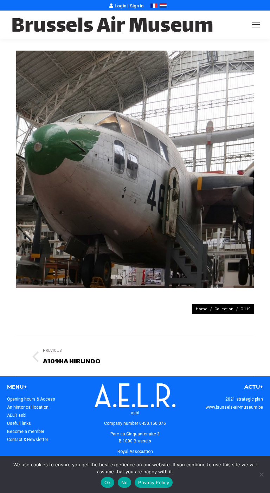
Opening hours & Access (31, 399)
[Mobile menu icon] (256, 25)
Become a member (25, 431)
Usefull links (19, 423)
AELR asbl (16, 415)
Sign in (136, 5)
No (124, 482)
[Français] (154, 6)
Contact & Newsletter (27, 439)
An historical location (28, 407)
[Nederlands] (163, 6)
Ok (107, 482)
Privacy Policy (153, 482)
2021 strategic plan (244, 399)
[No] (261, 474)
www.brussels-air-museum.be (234, 407)
